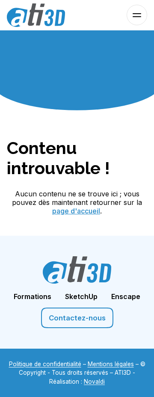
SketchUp (81, 296)
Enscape (125, 296)
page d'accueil (76, 211)
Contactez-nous (77, 318)
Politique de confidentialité (45, 364)
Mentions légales (111, 364)
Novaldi (94, 381)
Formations (32, 296)
